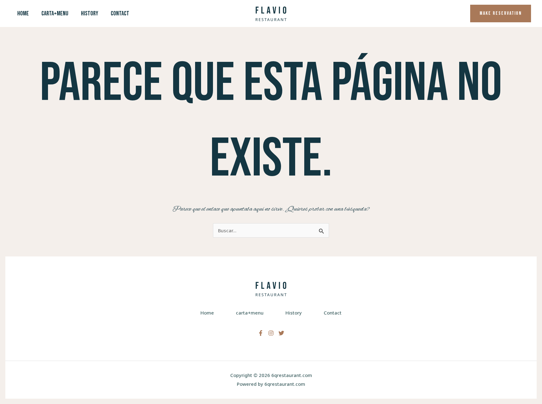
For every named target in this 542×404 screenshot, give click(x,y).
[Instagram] (271, 333)
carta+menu (54, 13)
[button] (500, 13)
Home (23, 13)
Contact (120, 13)
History (89, 13)
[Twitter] (281, 333)
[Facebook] (260, 333)
